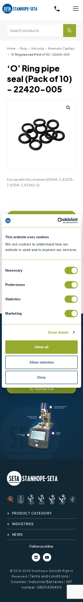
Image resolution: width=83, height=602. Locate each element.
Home (11, 48)
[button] (68, 107)
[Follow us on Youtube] (47, 557)
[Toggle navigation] (75, 9)
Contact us (44, 389)
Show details (58, 332)
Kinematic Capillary (61, 48)
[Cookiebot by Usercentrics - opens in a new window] (58, 221)
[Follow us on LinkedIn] (36, 557)
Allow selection (41, 362)
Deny (41, 377)
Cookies (18, 582)
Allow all (41, 347)
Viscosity (37, 48)
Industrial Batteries (46, 582)
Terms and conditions (49, 576)
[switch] (71, 284)
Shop (23, 48)
